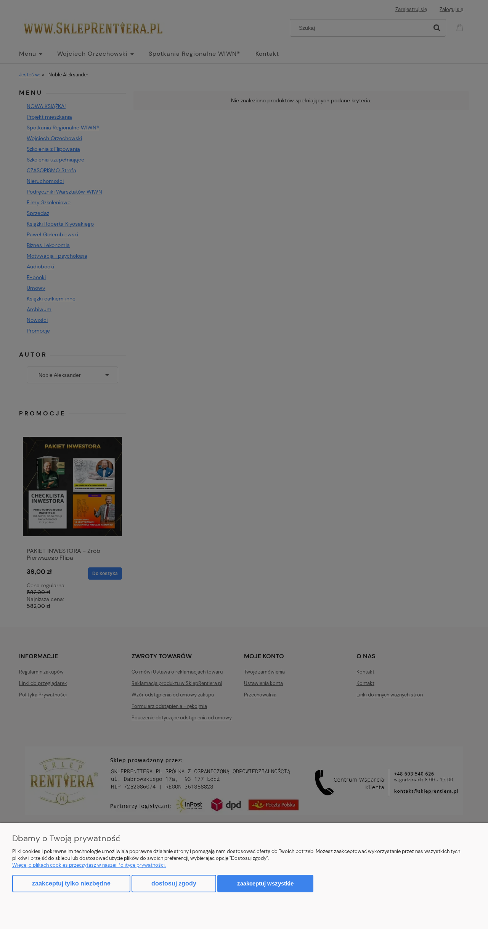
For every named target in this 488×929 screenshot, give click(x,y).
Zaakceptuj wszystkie (265, 883)
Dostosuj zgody (173, 883)
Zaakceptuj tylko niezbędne (71, 883)
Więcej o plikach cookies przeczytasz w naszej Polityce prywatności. (89, 865)
